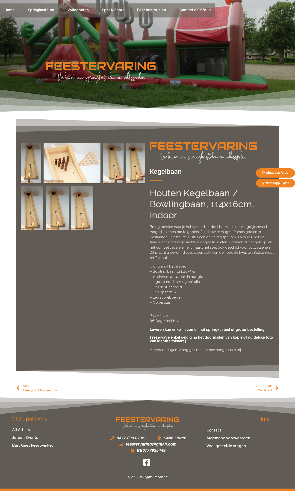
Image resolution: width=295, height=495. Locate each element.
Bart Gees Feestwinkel (32, 445)
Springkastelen (41, 10)
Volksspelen (78, 10)
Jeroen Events (25, 437)
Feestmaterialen (151, 10)
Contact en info (192, 10)
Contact (213, 430)
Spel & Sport (113, 10)
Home (9, 10)
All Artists (21, 430)
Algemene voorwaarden (228, 438)
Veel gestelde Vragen (226, 446)
